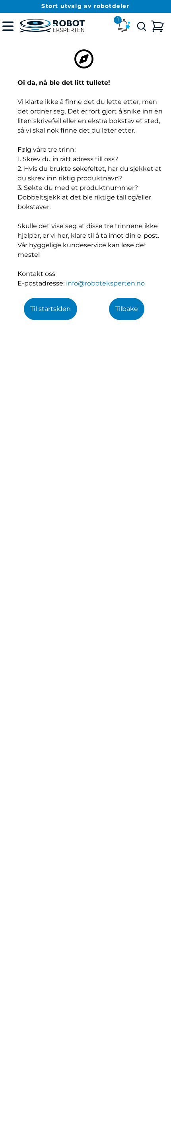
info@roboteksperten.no (105, 283)
